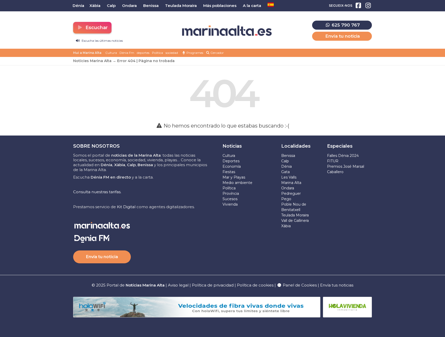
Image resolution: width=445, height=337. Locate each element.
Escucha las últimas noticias (102, 41)
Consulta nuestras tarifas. (97, 191)
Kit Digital (126, 206)
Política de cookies (255, 285)
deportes (143, 53)
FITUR (332, 161)
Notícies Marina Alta (92, 60)
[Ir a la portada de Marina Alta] (227, 31)
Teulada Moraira (295, 215)
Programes (194, 53)
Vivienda (230, 204)
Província (230, 193)
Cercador (217, 53)
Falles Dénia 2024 (343, 155)
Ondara (287, 188)
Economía (231, 166)
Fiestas (228, 172)
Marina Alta (291, 182)
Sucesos (229, 199)
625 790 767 (345, 25)
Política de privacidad (213, 285)
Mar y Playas (233, 177)
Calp (285, 161)
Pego (286, 199)
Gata (285, 172)
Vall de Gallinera (295, 220)
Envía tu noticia (342, 36)
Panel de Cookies (299, 285)
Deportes (230, 161)
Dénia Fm (126, 53)
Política (157, 53)
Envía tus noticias (336, 285)
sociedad (172, 53)
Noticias (232, 146)
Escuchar (96, 27)
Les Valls (288, 177)
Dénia (286, 166)
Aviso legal (178, 285)
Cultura (111, 53)
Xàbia (286, 226)
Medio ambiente (237, 182)
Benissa (288, 155)
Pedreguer (291, 193)
